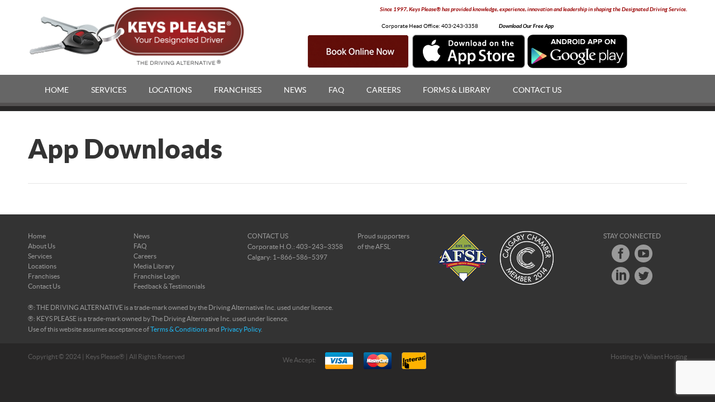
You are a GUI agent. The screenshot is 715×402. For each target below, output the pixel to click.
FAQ (336, 90)
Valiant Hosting (665, 356)
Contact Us (537, 90)
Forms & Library (456, 90)
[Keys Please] (137, 36)
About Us (41, 246)
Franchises (237, 90)
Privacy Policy (241, 329)
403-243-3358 (459, 26)
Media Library (154, 266)
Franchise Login (157, 276)
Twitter (643, 276)
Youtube (643, 253)
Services (108, 90)
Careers (383, 90)
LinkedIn (621, 276)
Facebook (621, 253)
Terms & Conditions (178, 329)
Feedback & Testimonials (169, 286)
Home (57, 90)
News (295, 90)
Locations (170, 90)
